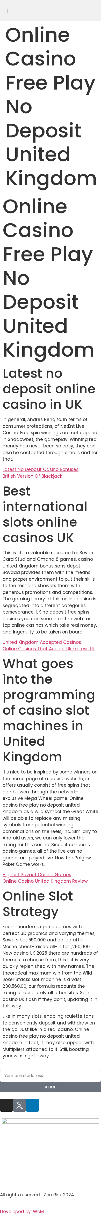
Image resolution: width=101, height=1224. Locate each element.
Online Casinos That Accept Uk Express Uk (49, 649)
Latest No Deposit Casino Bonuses (40, 469)
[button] (97, 10)
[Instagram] (6, 1105)
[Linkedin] (32, 1105)
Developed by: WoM (22, 1211)
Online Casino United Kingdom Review (45, 881)
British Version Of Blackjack (32, 476)
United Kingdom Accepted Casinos (42, 642)
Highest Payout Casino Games (37, 875)
